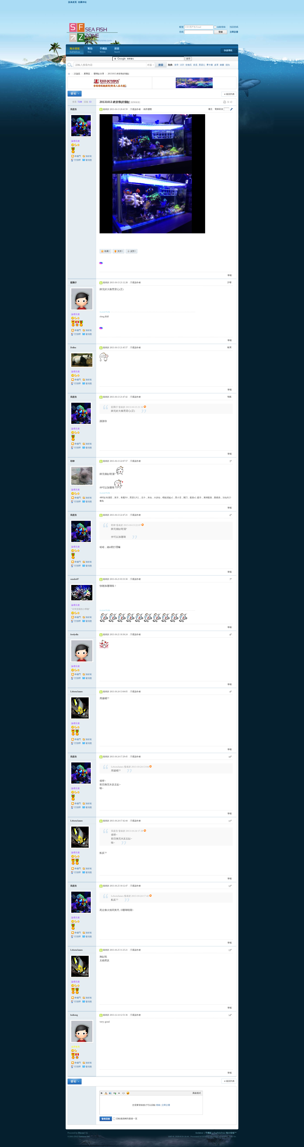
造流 (195, 65)
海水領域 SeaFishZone (69, 73)
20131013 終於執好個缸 (118, 73)
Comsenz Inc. (84, 1136)
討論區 (77, 73)
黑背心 (202, 65)
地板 (229, 396)
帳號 (181, 27)
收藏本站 (82, 2)
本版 (149, 65)
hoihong (74, 1015)
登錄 (158, 1105)
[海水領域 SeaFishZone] (92, 42)
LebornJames (76, 691)
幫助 (90, 50)
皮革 (216, 65)
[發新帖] (75, 94)
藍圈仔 (73, 282)
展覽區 (87, 73)
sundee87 (74, 579)
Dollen (73, 347)
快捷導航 (228, 50)
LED (182, 65)
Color (106, 1093)
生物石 (188, 65)
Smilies (128, 1093)
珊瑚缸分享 (99, 73)
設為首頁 (72, 2)
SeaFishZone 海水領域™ (225, 1133)
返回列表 (230, 94)
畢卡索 (210, 65)
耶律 (72, 461)
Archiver (199, 1133)
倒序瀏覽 (147, 109)
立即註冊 (234, 32)
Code (123, 1093)
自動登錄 (221, 27)
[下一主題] (231, 102)
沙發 (229, 282)
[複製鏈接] (135, 102)
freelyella (74, 634)
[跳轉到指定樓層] (231, 109)
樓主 (210, 109)
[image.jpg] (152, 144)
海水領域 (75, 50)
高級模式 (196, 1093)
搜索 (117, 50)
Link (114, 1093)
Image (110, 1093)
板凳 (229, 347)
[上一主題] (228, 102)
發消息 (89, 160)
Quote (119, 1093)
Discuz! (81, 1133)
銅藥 (222, 65)
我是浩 (73, 109)
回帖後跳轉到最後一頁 (126, 1118)
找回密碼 (234, 27)
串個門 (77, 156)
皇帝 (176, 65)
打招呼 (77, 160)
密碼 (181, 32)
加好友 (89, 156)
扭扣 (228, 65)
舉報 (229, 275)
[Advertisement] (153, 13)
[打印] (224, 102)
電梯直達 (219, 109)
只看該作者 (135, 109)
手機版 (103, 50)
